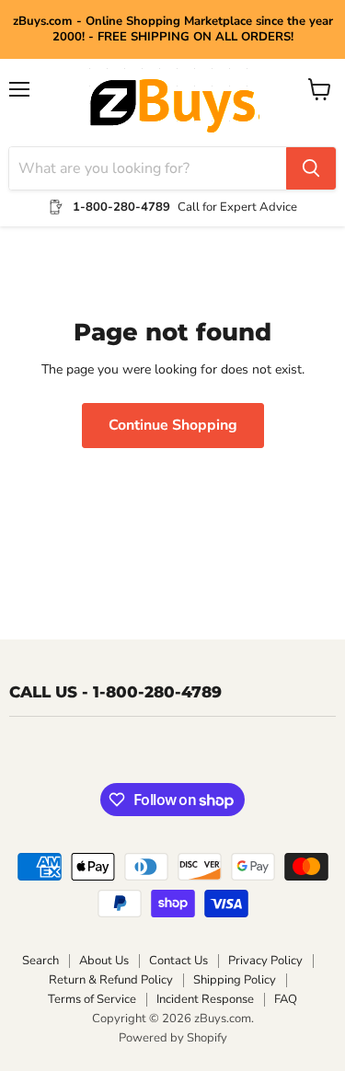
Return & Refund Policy (111, 980)
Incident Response (205, 999)
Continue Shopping (173, 425)
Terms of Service (92, 999)
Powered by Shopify (173, 1038)
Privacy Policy (265, 960)
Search (40, 960)
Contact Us (178, 960)
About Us (104, 960)
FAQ (285, 999)
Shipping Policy (234, 980)
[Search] (311, 168)
